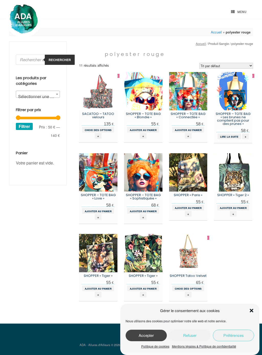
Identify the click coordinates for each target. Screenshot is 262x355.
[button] (251, 310)
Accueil (216, 32)
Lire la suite (229, 136)
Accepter (146, 335)
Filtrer (24, 126)
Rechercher (60, 59)
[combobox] (38, 94)
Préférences (233, 335)
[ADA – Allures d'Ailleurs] (23, 19)
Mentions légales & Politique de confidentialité (204, 346)
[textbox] (38, 96)
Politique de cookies (155, 346)
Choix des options (98, 129)
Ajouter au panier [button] (143, 129)
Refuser (189, 335)
